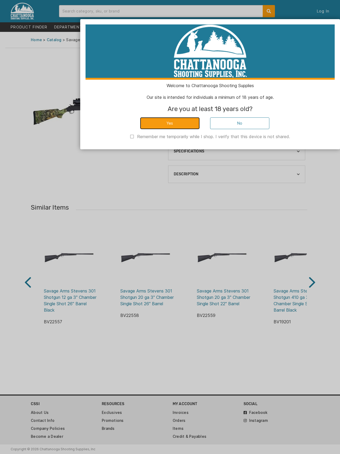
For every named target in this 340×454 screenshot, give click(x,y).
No (240, 123)
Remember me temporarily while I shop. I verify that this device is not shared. (213, 136)
